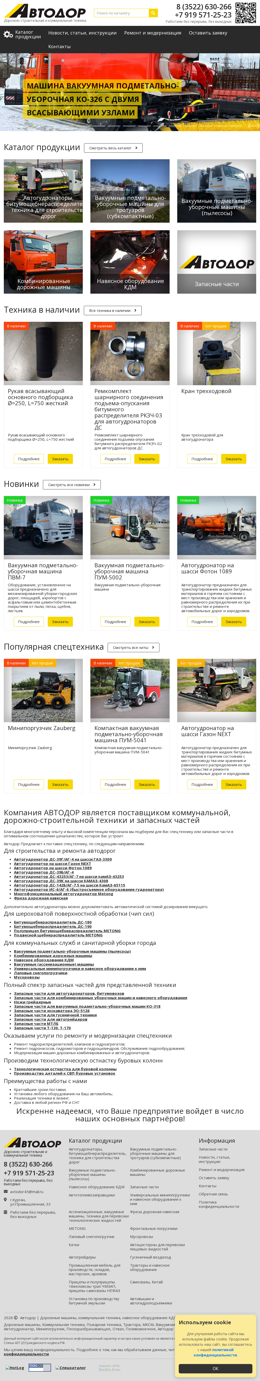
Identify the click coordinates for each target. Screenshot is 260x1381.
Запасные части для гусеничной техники (55, 1014)
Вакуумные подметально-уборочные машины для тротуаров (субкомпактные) (155, 1153)
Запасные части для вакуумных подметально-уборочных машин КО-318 (87, 1006)
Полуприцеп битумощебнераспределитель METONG (67, 930)
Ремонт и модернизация (152, 33)
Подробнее (29, 458)
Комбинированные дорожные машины (53, 955)
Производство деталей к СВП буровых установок (64, 1073)
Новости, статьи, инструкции (82, 33)
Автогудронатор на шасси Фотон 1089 (53, 867)
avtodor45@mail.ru (26, 1191)
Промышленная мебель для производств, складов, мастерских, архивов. (94, 1269)
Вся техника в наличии (110, 310)
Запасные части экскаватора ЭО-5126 (52, 1010)
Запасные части (144, 1186)
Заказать (60, 458)
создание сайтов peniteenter (110, 1367)
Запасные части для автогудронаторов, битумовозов (69, 993)
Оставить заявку (208, 33)
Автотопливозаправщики (92, 1194)
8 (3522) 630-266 (204, 6)
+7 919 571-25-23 (203, 15)
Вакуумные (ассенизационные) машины (54, 964)
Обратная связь (213, 1193)
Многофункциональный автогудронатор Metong (63, 893)
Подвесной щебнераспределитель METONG (58, 934)
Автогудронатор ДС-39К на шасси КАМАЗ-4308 (61, 880)
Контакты (59, 46)
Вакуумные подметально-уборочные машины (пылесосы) (72, 951)
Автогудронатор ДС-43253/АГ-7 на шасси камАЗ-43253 (69, 876)
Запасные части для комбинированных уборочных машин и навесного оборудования (100, 997)
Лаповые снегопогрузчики (40, 972)
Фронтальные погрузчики (153, 1228)
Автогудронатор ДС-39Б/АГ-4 (44, 872)
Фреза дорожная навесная (41, 897)
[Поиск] (153, 13)
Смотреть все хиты (130, 647)
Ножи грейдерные (32, 1001)
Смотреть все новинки (69, 484)
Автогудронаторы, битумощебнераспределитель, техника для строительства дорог (97, 1155)
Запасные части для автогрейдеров (50, 1019)
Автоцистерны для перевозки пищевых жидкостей (157, 1246)
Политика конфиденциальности (219, 1204)
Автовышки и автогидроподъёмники (151, 1300)
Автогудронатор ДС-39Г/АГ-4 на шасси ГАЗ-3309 (63, 859)
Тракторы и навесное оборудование (150, 1267)
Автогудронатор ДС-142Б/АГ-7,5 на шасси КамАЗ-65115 (69, 885)
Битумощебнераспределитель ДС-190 (53, 926)
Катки (74, 1244)
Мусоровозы (27, 977)
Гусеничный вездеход (150, 1257)
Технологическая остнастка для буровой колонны (65, 1068)
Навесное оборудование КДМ (44, 959)
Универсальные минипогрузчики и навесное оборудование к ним (80, 968)
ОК (215, 1368)
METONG (77, 1228)
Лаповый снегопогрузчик (92, 1236)
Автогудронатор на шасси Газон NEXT (52, 863)
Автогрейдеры (82, 1257)
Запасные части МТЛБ (36, 1023)
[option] (130, 92)
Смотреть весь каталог (110, 147)
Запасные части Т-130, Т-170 (42, 1027)
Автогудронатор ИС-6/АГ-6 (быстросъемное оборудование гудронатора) (89, 889)
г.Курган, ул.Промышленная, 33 (30, 1202)
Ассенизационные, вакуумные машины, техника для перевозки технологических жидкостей (99, 1216)
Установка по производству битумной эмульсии (94, 1300)
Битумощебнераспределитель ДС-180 (53, 922)
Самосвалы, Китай (146, 1281)
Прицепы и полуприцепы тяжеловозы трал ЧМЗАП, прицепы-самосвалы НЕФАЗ (94, 1286)
